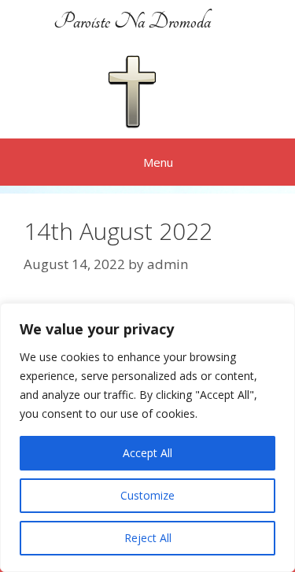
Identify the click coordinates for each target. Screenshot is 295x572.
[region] (147, 437)
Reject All (147, 537)
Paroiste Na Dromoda (132, 21)
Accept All (147, 452)
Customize (147, 495)
